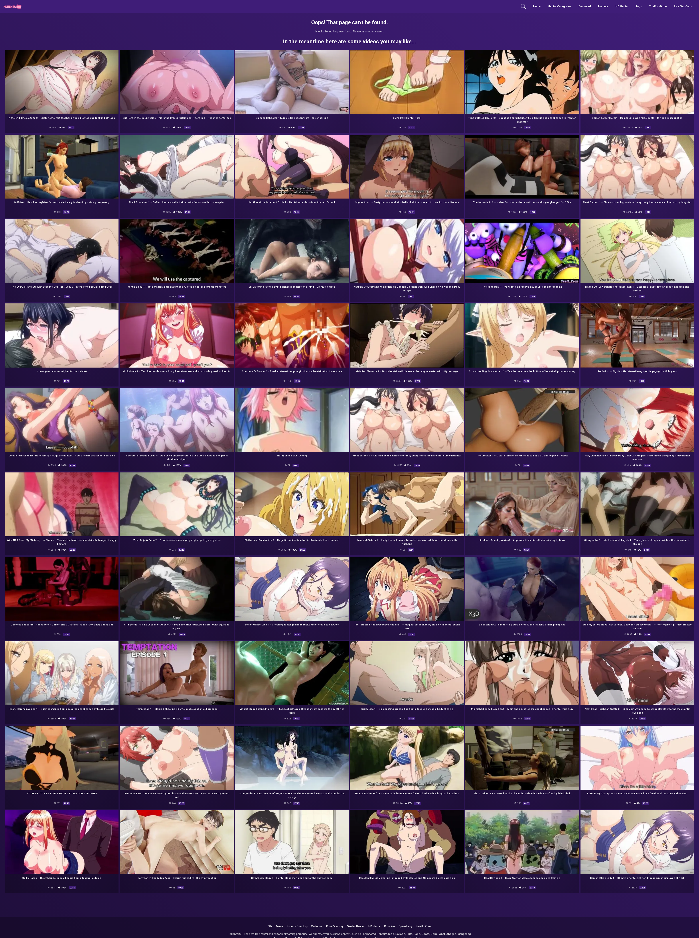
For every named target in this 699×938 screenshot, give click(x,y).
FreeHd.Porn (423, 926)
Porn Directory (334, 926)
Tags (639, 6)
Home (537, 6)
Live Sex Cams (683, 6)
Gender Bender (356, 926)
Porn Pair (389, 926)
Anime (279, 926)
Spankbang (405, 926)
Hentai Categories (559, 6)
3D (270, 926)
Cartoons (316, 926)
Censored (584, 6)
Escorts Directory (297, 926)
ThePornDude (658, 6)
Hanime (603, 6)
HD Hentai (621, 6)
